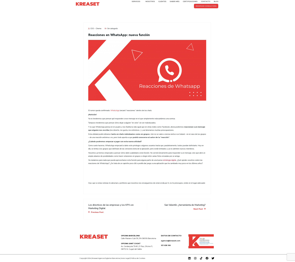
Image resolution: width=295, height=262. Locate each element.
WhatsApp (115, 110)
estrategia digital (169, 160)
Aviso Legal (125, 258)
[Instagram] (195, 258)
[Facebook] (207, 258)
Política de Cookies (138, 258)
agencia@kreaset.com (170, 241)
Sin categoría (112, 28)
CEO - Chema (95, 28)
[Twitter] (212, 258)
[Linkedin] (189, 258)
